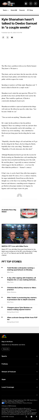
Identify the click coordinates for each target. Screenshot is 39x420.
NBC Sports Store (32, 400)
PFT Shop (30, 10)
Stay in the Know (7, 341)
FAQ (25, 400)
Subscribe (6, 349)
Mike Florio (10, 272)
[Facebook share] (3, 37)
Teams (5, 10)
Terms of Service (27, 403)
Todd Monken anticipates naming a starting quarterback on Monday (20, 269)
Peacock (22, 10)
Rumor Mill (14, 10)
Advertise (4, 400)
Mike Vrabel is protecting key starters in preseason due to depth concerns (22, 299)
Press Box (4, 401)
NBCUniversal (12, 406)
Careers (10, 400)
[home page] (8, 3)
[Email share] (12, 37)
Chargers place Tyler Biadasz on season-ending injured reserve (19, 309)
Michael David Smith (13, 312)
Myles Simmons (11, 292)
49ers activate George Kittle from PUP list (22, 318)
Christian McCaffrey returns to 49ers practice (21, 289)
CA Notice (19, 403)
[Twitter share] (7, 37)
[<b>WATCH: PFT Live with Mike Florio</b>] (19, 234)
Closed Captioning (18, 400)
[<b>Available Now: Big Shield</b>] (28, 213)
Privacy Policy (19, 401)
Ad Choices (11, 401)
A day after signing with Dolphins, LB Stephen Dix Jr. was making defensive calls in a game (22, 279)
